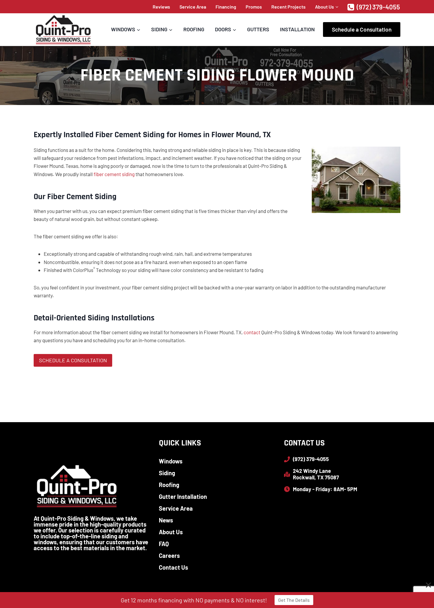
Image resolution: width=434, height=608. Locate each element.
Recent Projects (288, 6)
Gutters (258, 29)
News (166, 520)
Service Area (193, 6)
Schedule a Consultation (361, 29)
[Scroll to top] (419, 584)
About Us (171, 531)
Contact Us (173, 567)
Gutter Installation (183, 496)
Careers (169, 555)
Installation (297, 29)
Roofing (193, 29)
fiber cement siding (114, 174)
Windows (170, 461)
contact (252, 332)
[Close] (428, 585)
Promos (254, 6)
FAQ (164, 543)
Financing (226, 6)
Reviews (161, 6)
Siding (167, 472)
